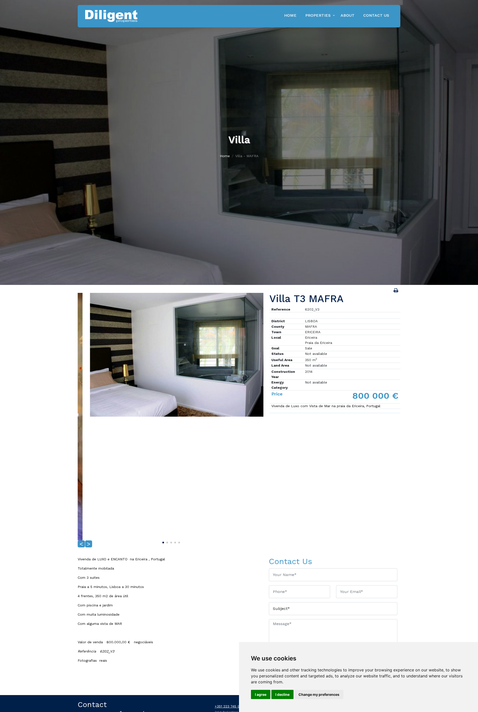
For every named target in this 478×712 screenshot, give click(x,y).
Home (290, 15)
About (348, 15)
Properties (318, 15)
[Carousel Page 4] (174, 541)
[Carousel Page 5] (178, 541)
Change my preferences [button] (319, 694)
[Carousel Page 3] (170, 541)
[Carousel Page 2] (166, 541)
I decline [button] (282, 694)
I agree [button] (260, 694)
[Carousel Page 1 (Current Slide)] (162, 541)
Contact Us (376, 15)
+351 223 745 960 (229, 706)
